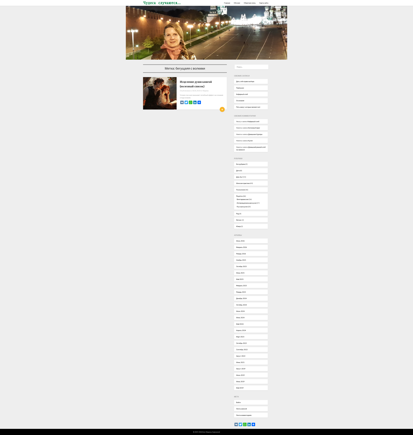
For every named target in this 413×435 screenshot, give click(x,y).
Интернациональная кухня (246, 203)
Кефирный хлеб (242, 94)
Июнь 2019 (240, 381)
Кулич (250, 141)
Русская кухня (242, 207)
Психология (240, 190)
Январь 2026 (241, 254)
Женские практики (243, 183)
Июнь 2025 (240, 273)
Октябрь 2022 (241, 343)
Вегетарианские (242, 199)
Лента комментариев (243, 415)
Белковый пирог (254, 128)
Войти (238, 402)
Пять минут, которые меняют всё (248, 107)
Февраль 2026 (241, 247)
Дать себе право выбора (245, 81)
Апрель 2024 (241, 330)
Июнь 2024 (240, 317)
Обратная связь (250, 3)
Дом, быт (239, 177)
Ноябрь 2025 (241, 260)
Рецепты (239, 196)
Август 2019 (240, 369)
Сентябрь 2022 (242, 349)
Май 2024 (239, 324)
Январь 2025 (241, 292)
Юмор (238, 226)
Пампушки (240, 88)
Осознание (240, 101)
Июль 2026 (240, 241)
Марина (205, 91)
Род (237, 214)
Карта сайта (263, 3)
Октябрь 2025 (241, 266)
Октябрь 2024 (241, 305)
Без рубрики (240, 164)
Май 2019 (239, 388)
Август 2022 (240, 356)
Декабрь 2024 (241, 298)
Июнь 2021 (240, 362)
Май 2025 (239, 279)
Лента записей (241, 409)
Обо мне (237, 3)
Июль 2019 (240, 375)
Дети (238, 171)
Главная (227, 3)
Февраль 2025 (241, 286)
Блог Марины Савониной (211, 432)
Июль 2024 (240, 311)
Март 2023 (240, 337)
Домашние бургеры (255, 134)
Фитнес (239, 220)
